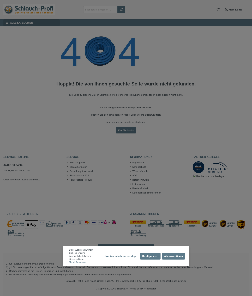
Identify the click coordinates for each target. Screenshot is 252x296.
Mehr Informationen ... (79, 262)
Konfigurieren (150, 256)
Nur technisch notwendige (120, 256)
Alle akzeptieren (173, 256)
